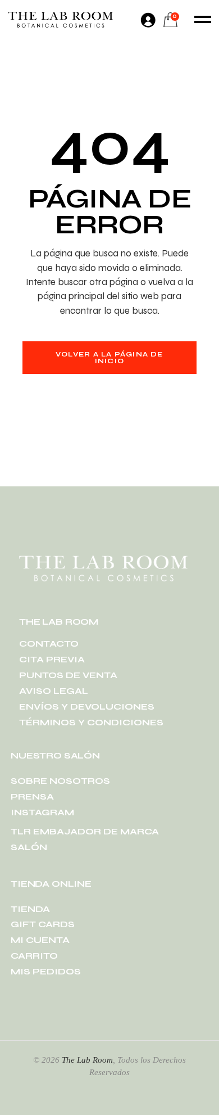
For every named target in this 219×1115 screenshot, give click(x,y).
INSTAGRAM (42, 812)
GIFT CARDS (43, 924)
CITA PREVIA (52, 659)
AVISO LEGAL (53, 690)
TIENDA (30, 909)
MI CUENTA (40, 940)
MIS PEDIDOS (46, 971)
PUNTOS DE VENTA (68, 675)
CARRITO (34, 955)
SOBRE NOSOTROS (60, 780)
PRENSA (32, 796)
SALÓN (29, 847)
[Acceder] (148, 20)
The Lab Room (87, 1059)
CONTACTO (49, 643)
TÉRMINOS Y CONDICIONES (91, 722)
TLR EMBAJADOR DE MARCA (85, 831)
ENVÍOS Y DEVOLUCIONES (86, 706)
